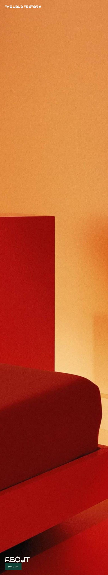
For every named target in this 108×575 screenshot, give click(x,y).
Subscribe (13, 566)
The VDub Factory (23, 6)
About (17, 559)
